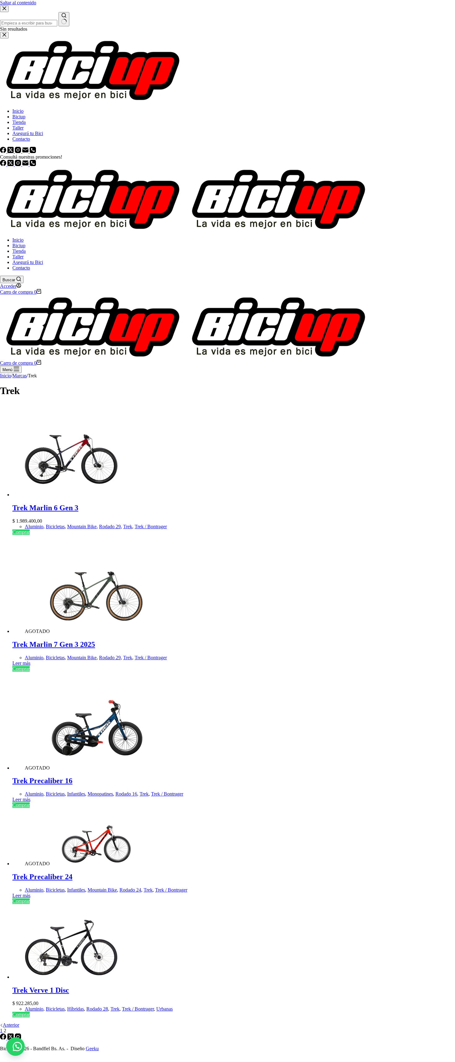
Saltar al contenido (18, 2)
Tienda (19, 251)
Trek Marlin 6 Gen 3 (45, 508)
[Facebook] (3, 164)
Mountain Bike (82, 526)
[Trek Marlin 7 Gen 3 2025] (96, 631)
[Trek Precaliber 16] (96, 767)
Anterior (11, 1025)
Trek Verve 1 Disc (40, 990)
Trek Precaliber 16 (42, 781)
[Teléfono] (33, 164)
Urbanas (164, 1009)
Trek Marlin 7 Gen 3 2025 (53, 644)
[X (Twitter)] (11, 164)
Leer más (21, 663)
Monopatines (100, 793)
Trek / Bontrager (151, 526)
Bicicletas (55, 526)
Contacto (21, 267)
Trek (127, 526)
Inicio (18, 240)
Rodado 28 (97, 1009)
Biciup (18, 245)
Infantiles (76, 793)
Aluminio (34, 526)
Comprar (21, 532)
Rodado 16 (126, 793)
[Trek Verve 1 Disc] (71, 977)
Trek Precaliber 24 (42, 877)
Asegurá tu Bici (27, 262)
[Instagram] (18, 164)
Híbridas (75, 1009)
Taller (18, 256)
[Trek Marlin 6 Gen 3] (71, 494)
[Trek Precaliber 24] (96, 863)
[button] (15, 1046)
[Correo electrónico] (26, 164)
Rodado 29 (110, 526)
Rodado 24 (130, 890)
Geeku (92, 1048)
